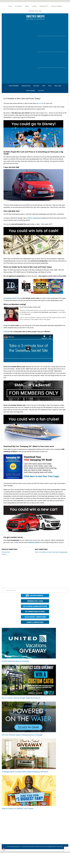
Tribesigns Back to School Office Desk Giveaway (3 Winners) (25, 772)
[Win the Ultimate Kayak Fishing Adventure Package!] (29, 717)
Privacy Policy (59, 846)
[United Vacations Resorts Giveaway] (29, 643)
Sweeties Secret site (13, 298)
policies (41, 103)
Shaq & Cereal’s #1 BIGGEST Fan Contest (17, 808)
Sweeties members (34, 542)
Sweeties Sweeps (35, 16)
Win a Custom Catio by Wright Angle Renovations (21, 698)
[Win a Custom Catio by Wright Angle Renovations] (29, 680)
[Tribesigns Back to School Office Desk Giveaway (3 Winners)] (29, 754)
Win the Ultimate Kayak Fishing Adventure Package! (22, 735)
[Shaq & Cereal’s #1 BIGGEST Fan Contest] (29, 790)
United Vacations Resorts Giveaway (15, 661)
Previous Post (6, 552)
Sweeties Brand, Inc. (16, 846)
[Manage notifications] (3, 849)
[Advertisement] (35, 573)
